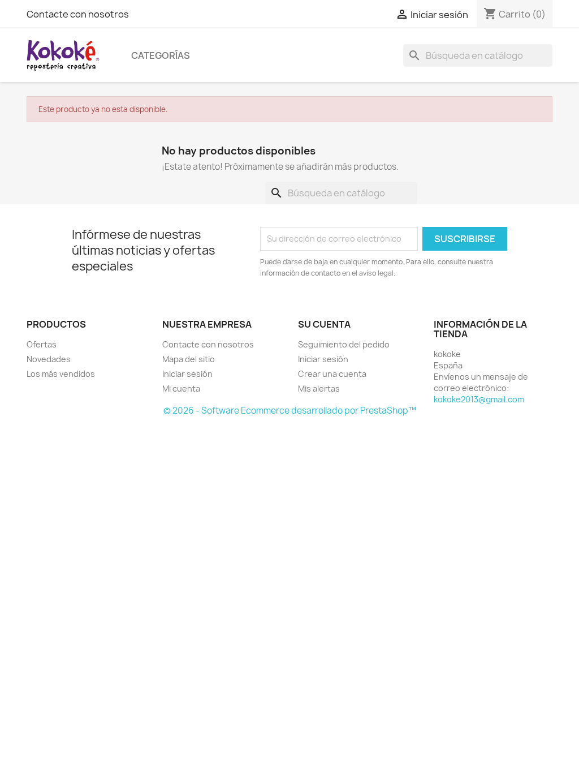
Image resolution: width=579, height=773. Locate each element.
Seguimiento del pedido (344, 344)
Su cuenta (324, 324)
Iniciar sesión (187, 373)
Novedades (49, 359)
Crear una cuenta (332, 373)
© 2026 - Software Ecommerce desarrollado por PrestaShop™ (289, 410)
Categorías (160, 55)
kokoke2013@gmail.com (479, 399)
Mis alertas (319, 388)
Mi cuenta (181, 388)
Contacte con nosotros (78, 14)
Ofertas (42, 344)
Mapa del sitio (188, 359)
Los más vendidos (61, 373)
